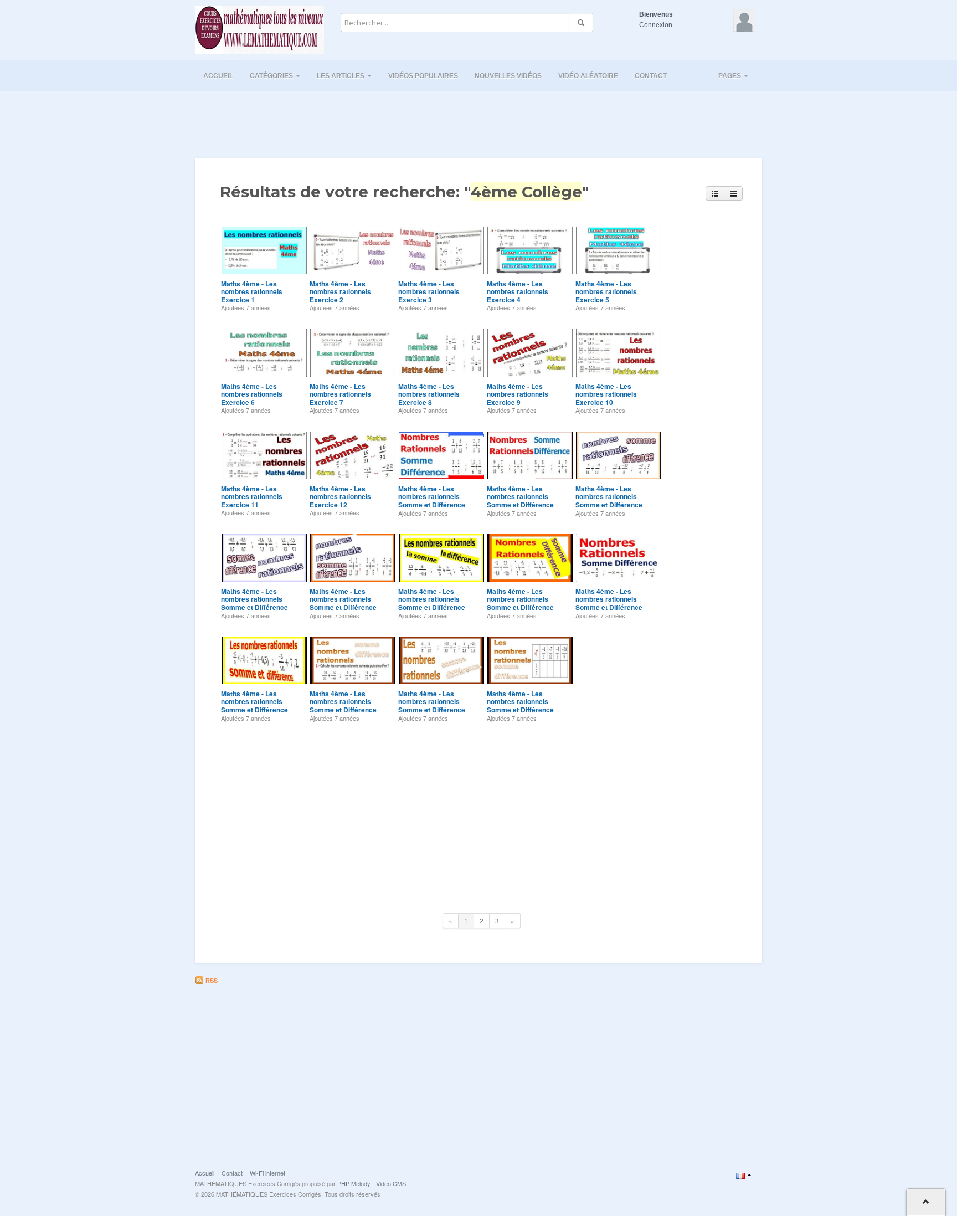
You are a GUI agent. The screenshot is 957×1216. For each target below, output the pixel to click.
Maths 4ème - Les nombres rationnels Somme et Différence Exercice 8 (608, 603)
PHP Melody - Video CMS (371, 1183)
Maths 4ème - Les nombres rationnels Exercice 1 (251, 292)
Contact (651, 76)
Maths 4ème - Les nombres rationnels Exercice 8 (429, 394)
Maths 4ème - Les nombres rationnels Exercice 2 (340, 292)
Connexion (655, 25)
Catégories (272, 76)
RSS (211, 980)
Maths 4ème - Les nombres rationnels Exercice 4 (517, 292)
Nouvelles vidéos (508, 76)
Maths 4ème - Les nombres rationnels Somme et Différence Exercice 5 (343, 603)
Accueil (218, 76)
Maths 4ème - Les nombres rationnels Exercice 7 (340, 394)
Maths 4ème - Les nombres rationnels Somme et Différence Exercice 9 (254, 705)
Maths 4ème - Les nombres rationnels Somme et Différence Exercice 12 (520, 705)
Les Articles (341, 76)
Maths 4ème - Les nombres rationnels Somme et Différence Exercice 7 (520, 603)
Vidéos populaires (423, 76)
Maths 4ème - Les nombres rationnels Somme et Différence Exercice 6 (431, 603)
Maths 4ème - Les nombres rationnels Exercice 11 (251, 497)
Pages (730, 76)
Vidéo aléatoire (588, 76)
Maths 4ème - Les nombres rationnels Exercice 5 (606, 292)
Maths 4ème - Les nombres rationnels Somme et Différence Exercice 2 (520, 500)
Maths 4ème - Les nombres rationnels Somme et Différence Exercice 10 (343, 705)
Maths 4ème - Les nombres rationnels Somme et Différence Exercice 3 (608, 500)
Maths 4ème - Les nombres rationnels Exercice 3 (429, 292)
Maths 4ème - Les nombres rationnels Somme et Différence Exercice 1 (431, 500)
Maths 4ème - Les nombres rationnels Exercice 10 (606, 394)
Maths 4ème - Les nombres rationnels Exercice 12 (340, 497)
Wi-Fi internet (267, 1172)
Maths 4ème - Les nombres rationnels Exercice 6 (251, 394)
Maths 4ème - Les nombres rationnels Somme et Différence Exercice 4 (254, 603)
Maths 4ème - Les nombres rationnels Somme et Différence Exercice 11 (431, 705)
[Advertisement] (478, 121)
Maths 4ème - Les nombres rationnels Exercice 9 (517, 394)
